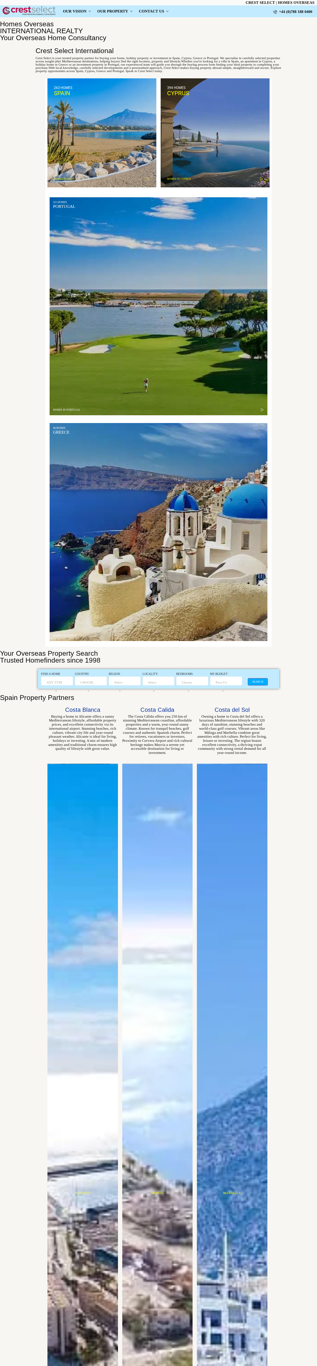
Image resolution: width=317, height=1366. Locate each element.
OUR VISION (74, 11)
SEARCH (257, 681)
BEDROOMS (184, 674)
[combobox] (54, 687)
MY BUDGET (219, 674)
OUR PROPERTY (112, 11)
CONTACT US (151, 11)
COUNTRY (82, 674)
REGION (114, 674)
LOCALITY (150, 674)
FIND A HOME (50, 674)
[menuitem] (292, 11)
